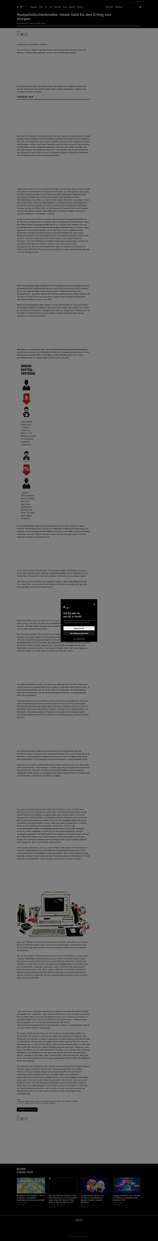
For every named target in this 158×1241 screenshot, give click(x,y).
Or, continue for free (79, 639)
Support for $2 (79, 628)
